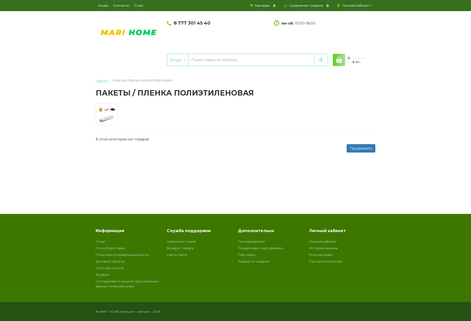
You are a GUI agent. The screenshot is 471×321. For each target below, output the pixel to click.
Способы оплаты (110, 268)
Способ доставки (110, 248)
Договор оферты (110, 261)
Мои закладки (320, 255)
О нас (100, 241)
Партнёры (246, 255)
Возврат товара (180, 248)
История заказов (323, 248)
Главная (102, 80)
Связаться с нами (181, 241)
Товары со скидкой (253, 261)
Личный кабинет (322, 241)
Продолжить (361, 148)
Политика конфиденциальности (122, 255)
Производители (251, 241)
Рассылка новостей (325, 261)
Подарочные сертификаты (260, 248)
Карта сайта (177, 255)
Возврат (103, 275)
